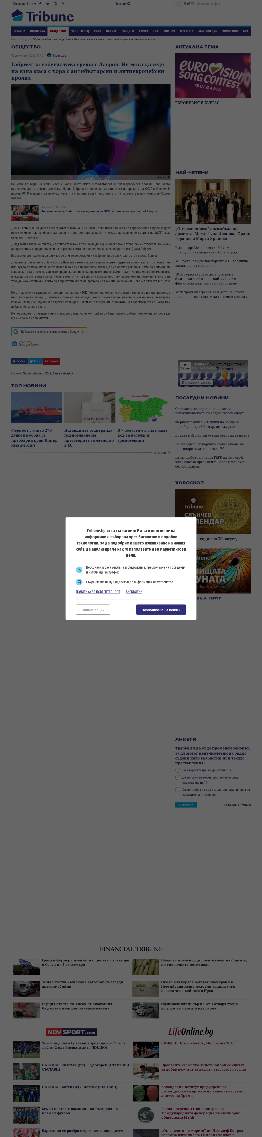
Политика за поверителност (98, 591)
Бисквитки (134, 591)
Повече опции (93, 610)
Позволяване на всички (161, 610)
